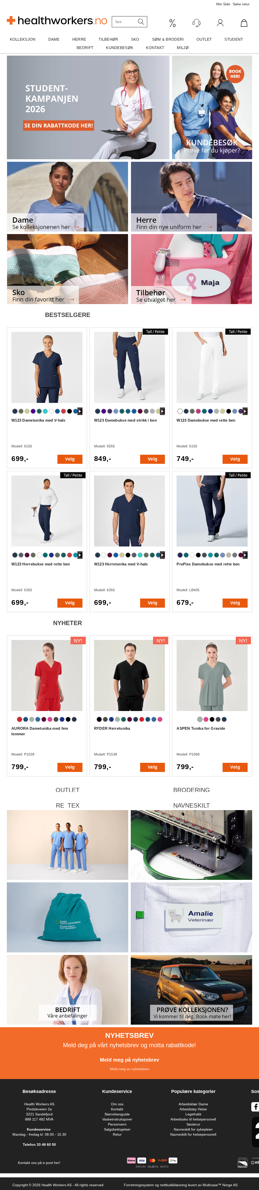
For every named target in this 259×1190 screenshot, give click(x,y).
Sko (135, 39)
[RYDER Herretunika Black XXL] (129, 678)
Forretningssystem (139, 1185)
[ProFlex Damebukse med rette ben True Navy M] (212, 513)
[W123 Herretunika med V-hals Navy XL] (129, 513)
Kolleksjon (23, 39)
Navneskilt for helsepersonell (193, 1134)
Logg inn (220, 24)
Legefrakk (193, 1114)
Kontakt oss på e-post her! (39, 1163)
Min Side (223, 4)
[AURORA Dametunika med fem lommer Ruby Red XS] (46, 678)
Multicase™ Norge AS (220, 1185)
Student (233, 39)
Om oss (117, 1104)
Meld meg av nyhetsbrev (129, 1069)
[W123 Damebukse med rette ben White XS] (212, 369)
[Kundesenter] (196, 23)
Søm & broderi (168, 39)
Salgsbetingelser (117, 1129)
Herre (79, 39)
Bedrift (85, 47)
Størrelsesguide (117, 1114)
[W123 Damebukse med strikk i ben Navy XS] (129, 369)
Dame (54, 39)
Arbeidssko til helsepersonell (193, 1119)
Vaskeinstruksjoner (117, 1119)
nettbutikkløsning (173, 1185)
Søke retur (241, 4)
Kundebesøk (119, 47)
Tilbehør (108, 39)
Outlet (204, 39)
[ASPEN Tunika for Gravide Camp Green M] (212, 678)
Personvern (117, 1124)
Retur (117, 1134)
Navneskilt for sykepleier (193, 1129)
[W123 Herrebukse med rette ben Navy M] (46, 513)
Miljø (183, 47)
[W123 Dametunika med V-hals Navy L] (46, 369)
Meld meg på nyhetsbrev (129, 1060)
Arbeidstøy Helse (193, 1109)
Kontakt (155, 47)
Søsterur (193, 1124)
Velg (70, 459)
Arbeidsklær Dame (193, 1104)
